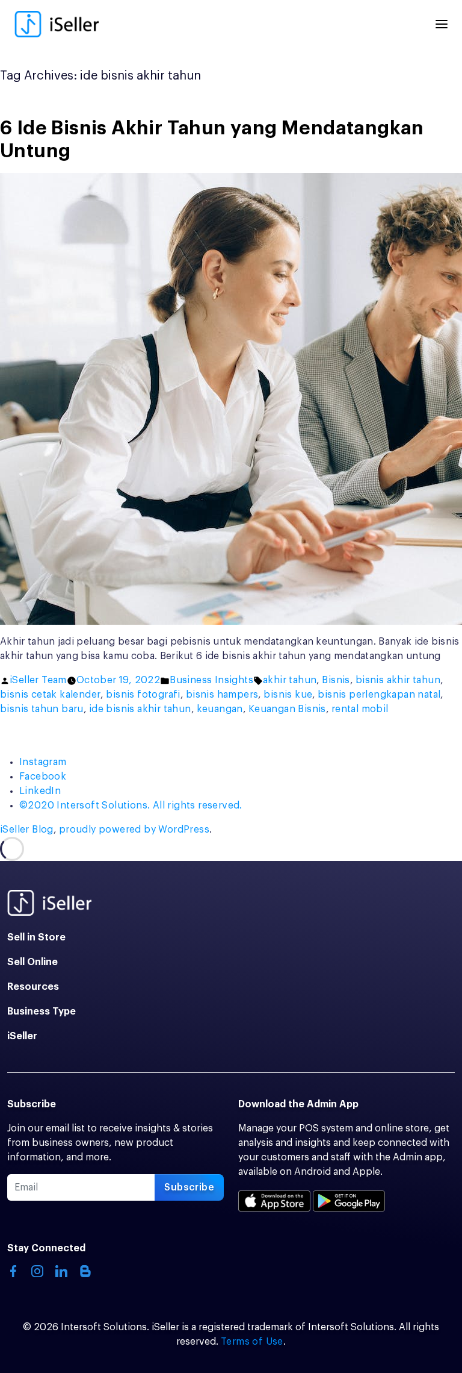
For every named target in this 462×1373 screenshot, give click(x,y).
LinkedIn (40, 791)
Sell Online (32, 962)
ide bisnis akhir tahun (140, 709)
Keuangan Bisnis (287, 709)
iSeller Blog (27, 829)
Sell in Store (36, 937)
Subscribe (189, 1187)
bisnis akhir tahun (398, 680)
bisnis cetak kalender (50, 694)
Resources (33, 987)
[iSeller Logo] (56, 24)
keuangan (220, 709)
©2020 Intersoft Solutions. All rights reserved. (130, 805)
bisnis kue (287, 694)
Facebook (42, 776)
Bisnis (336, 680)
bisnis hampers (222, 694)
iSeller (22, 1036)
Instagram (43, 762)
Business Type (41, 1011)
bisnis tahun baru (42, 709)
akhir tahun (289, 680)
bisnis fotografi (143, 694)
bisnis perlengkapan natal (379, 694)
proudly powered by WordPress (134, 829)
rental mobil (360, 709)
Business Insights (211, 680)
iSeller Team (38, 680)
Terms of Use (252, 1341)
